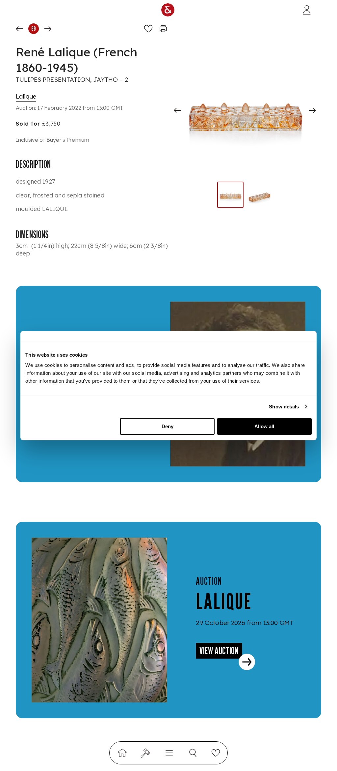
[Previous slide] (177, 110)
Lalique (26, 96)
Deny (167, 426)
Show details (284, 406)
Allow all (264, 426)
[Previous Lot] (19, 28)
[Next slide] (312, 110)
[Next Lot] (47, 28)
